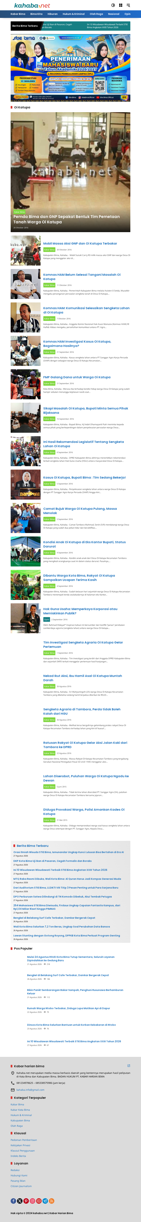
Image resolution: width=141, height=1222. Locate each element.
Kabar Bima (19, 212)
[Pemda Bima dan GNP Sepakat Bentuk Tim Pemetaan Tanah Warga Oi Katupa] (70, 172)
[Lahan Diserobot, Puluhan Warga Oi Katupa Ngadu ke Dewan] (26, 785)
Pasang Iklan (18, 1180)
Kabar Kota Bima (20, 1109)
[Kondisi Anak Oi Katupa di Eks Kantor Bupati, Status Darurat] (26, 551)
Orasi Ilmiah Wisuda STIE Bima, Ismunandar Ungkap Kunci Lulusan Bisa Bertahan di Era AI (68, 852)
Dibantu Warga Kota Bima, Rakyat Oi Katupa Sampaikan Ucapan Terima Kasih (79, 577)
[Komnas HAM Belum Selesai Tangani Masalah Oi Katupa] (26, 284)
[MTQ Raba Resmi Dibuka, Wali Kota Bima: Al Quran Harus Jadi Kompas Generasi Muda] (116, 26)
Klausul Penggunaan (23, 1150)
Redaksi (15, 1170)
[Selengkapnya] (128, 1065)
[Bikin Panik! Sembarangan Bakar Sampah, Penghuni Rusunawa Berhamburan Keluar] (17, 993)
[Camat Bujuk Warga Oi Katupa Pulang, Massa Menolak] (26, 518)
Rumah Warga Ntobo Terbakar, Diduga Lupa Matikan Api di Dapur (68, 1008)
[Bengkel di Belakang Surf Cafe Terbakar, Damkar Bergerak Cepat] (17, 977)
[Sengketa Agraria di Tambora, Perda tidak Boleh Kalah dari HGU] (26, 719)
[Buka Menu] (121, 5)
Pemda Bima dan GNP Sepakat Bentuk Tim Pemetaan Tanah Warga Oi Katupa (66, 219)
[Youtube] (39, 1201)
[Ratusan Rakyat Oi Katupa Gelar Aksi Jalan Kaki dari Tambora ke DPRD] (26, 752)
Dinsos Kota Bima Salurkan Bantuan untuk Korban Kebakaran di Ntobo (71, 1025)
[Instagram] (32, 1201)
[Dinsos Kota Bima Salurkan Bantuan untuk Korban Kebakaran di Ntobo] (17, 1026)
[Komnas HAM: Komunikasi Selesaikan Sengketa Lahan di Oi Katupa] (26, 317)
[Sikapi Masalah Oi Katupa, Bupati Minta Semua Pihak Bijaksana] (26, 418)
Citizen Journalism (21, 1186)
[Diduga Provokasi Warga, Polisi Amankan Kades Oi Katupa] (26, 819)
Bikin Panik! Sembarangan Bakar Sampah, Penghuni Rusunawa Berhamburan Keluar (75, 991)
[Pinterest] (26, 1201)
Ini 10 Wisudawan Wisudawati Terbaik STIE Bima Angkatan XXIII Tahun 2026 (86, 26)
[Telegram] (45, 1201)
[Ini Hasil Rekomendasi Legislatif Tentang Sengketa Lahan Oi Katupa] (26, 451)
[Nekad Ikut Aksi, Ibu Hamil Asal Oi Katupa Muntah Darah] (26, 685)
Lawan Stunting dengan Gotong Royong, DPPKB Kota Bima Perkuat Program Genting (66, 935)
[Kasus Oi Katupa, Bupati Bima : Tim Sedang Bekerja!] (26, 485)
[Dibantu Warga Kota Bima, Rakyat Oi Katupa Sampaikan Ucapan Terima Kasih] (26, 585)
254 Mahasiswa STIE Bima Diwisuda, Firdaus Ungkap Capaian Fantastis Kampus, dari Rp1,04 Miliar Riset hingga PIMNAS (66, 907)
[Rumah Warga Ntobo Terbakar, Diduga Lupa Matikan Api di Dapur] (17, 1010)
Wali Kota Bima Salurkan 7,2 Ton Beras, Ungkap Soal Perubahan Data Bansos (61, 926)
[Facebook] (13, 1201)
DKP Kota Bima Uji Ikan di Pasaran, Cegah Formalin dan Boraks (52, 861)
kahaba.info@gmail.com (30, 1089)
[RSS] (51, 1201)
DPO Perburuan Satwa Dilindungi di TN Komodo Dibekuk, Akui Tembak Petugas (62, 896)
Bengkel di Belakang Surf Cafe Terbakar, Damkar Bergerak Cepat (54, 918)
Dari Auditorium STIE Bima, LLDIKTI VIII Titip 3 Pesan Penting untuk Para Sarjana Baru (65, 887)
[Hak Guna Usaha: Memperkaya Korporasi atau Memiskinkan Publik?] (26, 618)
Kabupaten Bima (20, 1120)
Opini (46, 619)
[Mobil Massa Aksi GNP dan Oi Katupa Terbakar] (26, 251)
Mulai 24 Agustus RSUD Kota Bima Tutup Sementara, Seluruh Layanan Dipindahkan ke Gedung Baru (71, 958)
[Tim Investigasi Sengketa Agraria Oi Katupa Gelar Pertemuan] (26, 652)
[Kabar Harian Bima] (32, 5)
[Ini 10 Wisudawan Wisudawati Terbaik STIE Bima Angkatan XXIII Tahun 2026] (61, 26)
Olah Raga (17, 1125)
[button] (113, 5)
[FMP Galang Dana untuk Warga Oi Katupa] (26, 384)
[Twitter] (20, 1201)
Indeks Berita (18, 1156)
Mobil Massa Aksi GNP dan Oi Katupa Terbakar (80, 243)
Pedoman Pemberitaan (24, 1140)
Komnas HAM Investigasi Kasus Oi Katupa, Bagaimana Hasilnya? (77, 343)
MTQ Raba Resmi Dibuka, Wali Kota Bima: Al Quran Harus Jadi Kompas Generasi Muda (67, 879)
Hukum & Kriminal (21, 1115)
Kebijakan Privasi (20, 1145)
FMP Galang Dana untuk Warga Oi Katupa (77, 377)
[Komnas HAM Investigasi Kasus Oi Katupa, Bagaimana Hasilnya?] (26, 351)
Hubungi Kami (19, 1175)
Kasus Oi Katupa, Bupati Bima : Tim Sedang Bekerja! (84, 477)
